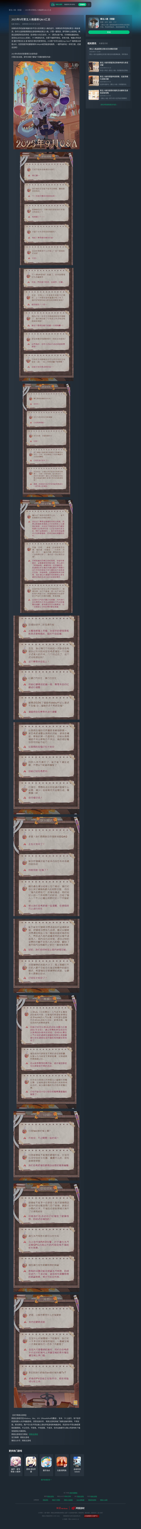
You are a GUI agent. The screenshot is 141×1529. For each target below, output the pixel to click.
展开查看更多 (45, 1480)
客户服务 (47, 1513)
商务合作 (93, 1513)
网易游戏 (45, 1500)
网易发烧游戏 (92, 1500)
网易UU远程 (103, 1500)
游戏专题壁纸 (73, 1493)
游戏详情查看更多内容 (108, 105)
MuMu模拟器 (80, 1500)
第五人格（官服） (16, 10)
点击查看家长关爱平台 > (91, 1516)
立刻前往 (82, 4)
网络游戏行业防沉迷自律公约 (71, 1516)
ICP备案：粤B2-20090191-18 (70, 1519)
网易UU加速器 (68, 1500)
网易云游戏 (33, 1434)
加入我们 (100, 1513)
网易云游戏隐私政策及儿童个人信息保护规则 (64, 1513)
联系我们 (87, 1513)
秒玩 (109, 32)
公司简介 (40, 1513)
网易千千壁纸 (56, 1500)
